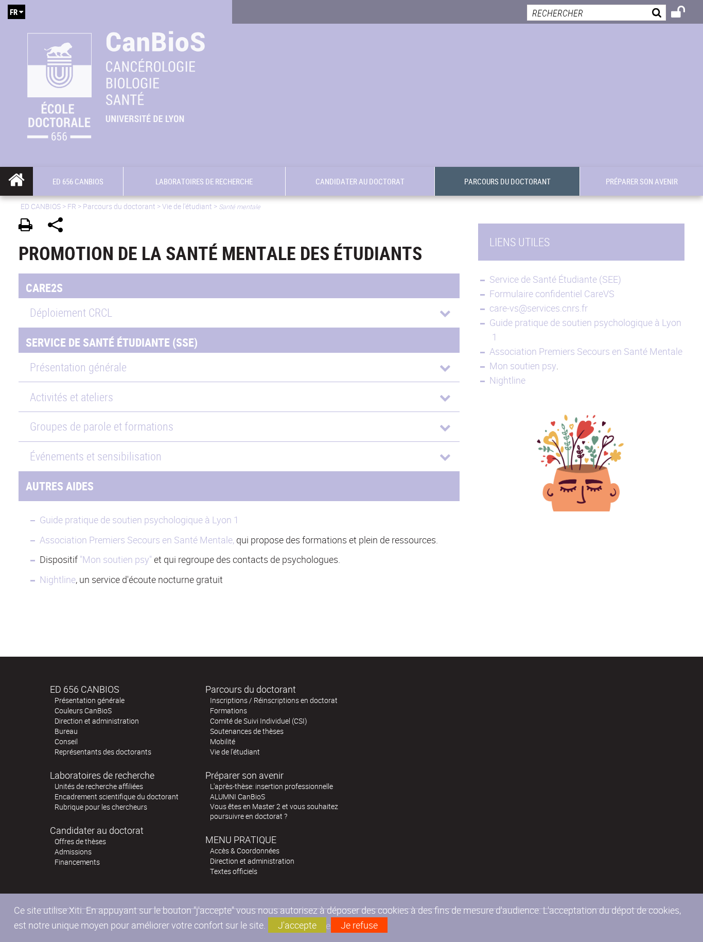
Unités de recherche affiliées (99, 786)
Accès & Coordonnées (244, 850)
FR (71, 206)
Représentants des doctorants (103, 752)
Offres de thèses (80, 841)
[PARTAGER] (59, 226)
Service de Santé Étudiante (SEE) (555, 279)
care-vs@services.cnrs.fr (538, 308)
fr (13, 12)
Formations (228, 710)
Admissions (73, 852)
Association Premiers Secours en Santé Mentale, (137, 540)
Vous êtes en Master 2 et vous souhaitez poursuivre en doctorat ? (274, 811)
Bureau (66, 731)
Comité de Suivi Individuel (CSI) (258, 721)
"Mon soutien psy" (117, 559)
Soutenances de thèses (247, 731)
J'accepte (297, 925)
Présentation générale (90, 700)
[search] (596, 13)
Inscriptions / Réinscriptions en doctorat (274, 700)
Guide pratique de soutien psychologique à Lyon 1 (139, 519)
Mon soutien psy (522, 365)
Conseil (66, 741)
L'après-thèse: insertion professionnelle (271, 786)
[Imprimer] (29, 226)
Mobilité (222, 741)
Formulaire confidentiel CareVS (551, 293)
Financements (77, 862)
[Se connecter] (684, 13)
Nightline (58, 579)
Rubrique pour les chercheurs (101, 807)
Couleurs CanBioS (83, 710)
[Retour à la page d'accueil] (116, 83)
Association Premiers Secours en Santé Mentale (585, 351)
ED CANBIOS (41, 206)
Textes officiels (233, 871)
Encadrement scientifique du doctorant (117, 796)
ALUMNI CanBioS (237, 796)
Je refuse (359, 925)
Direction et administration (97, 721)
